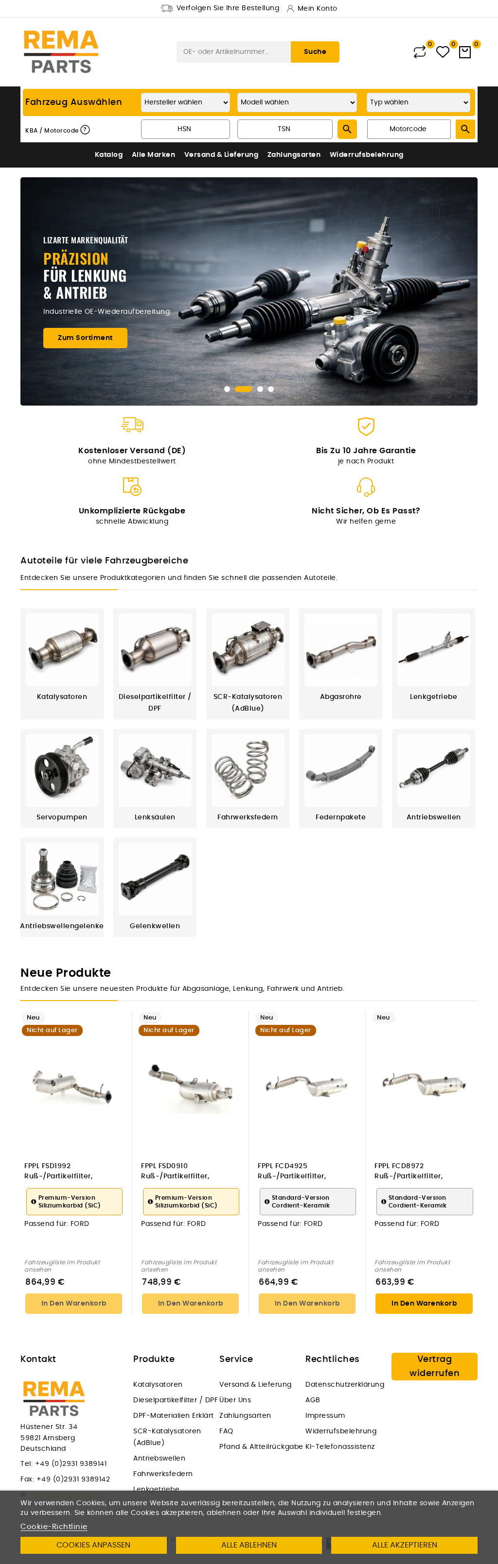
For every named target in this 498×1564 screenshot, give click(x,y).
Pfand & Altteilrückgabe (261, 1447)
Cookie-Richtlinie (54, 1526)
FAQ (226, 1431)
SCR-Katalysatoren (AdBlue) (167, 1437)
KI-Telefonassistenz (340, 1447)
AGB (312, 1400)
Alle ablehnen (249, 1545)
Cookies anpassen (93, 1545)
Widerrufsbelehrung (367, 155)
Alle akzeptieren (404, 1545)
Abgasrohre (341, 697)
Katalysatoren (62, 697)
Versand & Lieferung (221, 155)
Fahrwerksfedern (247, 817)
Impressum (325, 1415)
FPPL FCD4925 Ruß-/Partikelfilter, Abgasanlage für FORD (298, 1172)
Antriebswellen (434, 817)
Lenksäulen (155, 817)
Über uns (235, 1400)
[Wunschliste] (442, 52)
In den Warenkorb (74, 1303)
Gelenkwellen (155, 926)
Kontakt (38, 1359)
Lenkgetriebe (433, 697)
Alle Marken (154, 155)
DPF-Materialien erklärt (173, 1415)
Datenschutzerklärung (344, 1384)
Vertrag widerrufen (434, 1366)
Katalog (109, 155)
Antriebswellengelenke (62, 926)
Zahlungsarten (294, 155)
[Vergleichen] (420, 52)
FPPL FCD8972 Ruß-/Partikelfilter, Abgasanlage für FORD (415, 1172)
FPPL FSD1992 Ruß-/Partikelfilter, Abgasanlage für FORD (65, 1172)
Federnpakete (341, 817)
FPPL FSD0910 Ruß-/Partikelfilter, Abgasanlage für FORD (181, 1172)
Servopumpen (62, 817)
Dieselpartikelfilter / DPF (175, 1400)
